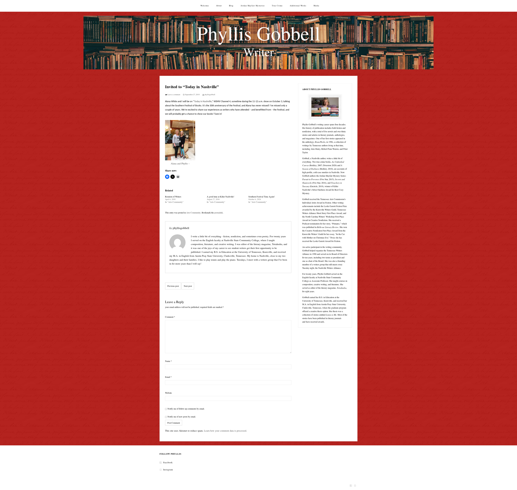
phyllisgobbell (209, 94)
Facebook (168, 462)
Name (168, 361)
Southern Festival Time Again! (261, 196)
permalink (218, 212)
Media (316, 5)
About (219, 5)
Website (168, 392)
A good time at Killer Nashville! (220, 196)
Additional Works (298, 5)
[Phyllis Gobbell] (258, 42)
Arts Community (193, 212)
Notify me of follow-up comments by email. (186, 408)
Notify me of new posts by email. (181, 416)
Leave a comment (173, 94)
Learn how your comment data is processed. (225, 430)
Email (168, 376)
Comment (170, 316)
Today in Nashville (203, 101)
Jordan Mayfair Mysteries (253, 5)
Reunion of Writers (173, 196)
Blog (231, 5)
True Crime (277, 5)
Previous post (173, 286)
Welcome (204, 5)
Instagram (168, 469)
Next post (188, 286)
